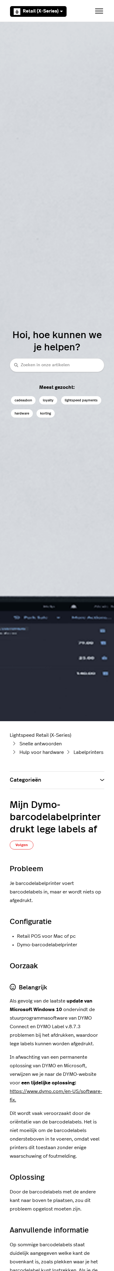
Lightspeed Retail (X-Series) (40, 735)
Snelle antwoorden (40, 743)
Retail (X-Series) (41, 11)
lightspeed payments (81, 400)
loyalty (48, 400)
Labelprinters (88, 752)
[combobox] (57, 365)
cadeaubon (23, 400)
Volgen (22, 845)
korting (45, 413)
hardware (22, 413)
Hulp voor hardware (41, 752)
